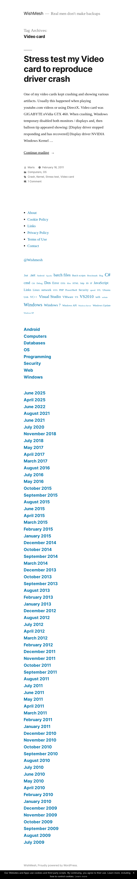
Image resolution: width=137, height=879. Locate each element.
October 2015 (38, 488)
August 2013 (37, 590)
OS (45, 172)
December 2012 (40, 610)
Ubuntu (106, 290)
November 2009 (40, 814)
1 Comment (35, 181)
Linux (36, 290)
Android (40, 275)
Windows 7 (52, 305)
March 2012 (36, 637)
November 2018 (40, 433)
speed (92, 290)
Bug (101, 275)
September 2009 (41, 828)
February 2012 (38, 644)
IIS (87, 283)
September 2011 (40, 672)
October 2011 (37, 665)
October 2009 (38, 821)
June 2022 (34, 406)
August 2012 (37, 617)
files (69, 283)
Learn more (81, 876)
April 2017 (34, 454)
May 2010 (34, 780)
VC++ (33, 297)
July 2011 (33, 685)
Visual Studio (50, 296)
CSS (33, 283)
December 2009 (40, 808)
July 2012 (33, 624)
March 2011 (35, 712)
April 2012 (34, 631)
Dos (47, 282)
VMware (67, 297)
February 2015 (38, 529)
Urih (26, 297)
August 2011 (36, 678)
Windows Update (102, 305)
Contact (33, 246)
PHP (61, 290)
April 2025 (34, 399)
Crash (31, 176)
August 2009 (37, 835)
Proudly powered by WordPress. (58, 865)
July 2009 (34, 842)
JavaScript (101, 283)
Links (31, 226)
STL (99, 290)
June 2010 (34, 774)
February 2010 (38, 794)
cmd (27, 283)
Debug (40, 283)
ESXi (63, 283)
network (46, 290)
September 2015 (41, 495)
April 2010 (34, 787)
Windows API (69, 305)
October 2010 (38, 746)
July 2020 (34, 427)
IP (91, 283)
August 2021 (37, 413)
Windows (33, 305)
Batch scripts (79, 275)
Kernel (40, 176)
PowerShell (71, 290)
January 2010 (37, 801)
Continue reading (39, 152)
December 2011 (39, 651)
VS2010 (87, 296)
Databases (34, 342)
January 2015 (37, 535)
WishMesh (33, 13)
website (105, 297)
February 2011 (38, 719)
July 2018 (33, 440)
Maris (31, 167)
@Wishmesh (33, 260)
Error (55, 283)
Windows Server (84, 306)
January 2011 (37, 726)
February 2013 (38, 597)
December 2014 (40, 542)
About (32, 212)
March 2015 (36, 522)
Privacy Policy (38, 232)
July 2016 (33, 474)
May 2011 (33, 699)
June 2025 (34, 392)
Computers (34, 172)
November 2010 (40, 740)
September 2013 (41, 583)
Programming (37, 356)
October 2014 (38, 549)
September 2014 (41, 556)
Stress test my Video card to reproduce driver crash (64, 69)
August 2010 (37, 760)
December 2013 (40, 569)
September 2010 (41, 753)
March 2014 (36, 563)
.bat (26, 275)
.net (32, 275)
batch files (62, 275)
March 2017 (35, 461)
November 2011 (39, 658)
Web (28, 370)
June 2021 (34, 420)
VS (76, 297)
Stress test (52, 176)
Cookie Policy (37, 219)
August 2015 (37, 501)
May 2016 (34, 481)
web (97, 297)
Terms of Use (37, 239)
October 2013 (38, 576)
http (82, 283)
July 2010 (34, 767)
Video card (67, 176)
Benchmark (92, 275)
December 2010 (40, 733)
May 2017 (33, 447)
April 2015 (34, 515)
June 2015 (34, 508)
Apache (49, 276)
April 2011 (34, 706)
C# (107, 275)
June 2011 (34, 692)
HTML (76, 283)
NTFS (55, 290)
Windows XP (29, 313)
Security (84, 290)
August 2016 (37, 467)
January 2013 (37, 604)
